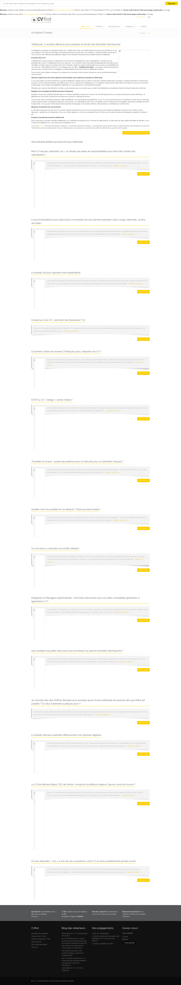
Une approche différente (39, 933)
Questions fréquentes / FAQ (40, 939)
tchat (126, 936)
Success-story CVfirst (38, 936)
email (126, 939)
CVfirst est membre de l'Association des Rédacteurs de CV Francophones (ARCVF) (105, 938)
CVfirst (143, 27)
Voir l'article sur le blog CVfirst (136, 132)
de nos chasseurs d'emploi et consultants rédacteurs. (134, 914)
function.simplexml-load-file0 (64, 10)
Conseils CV (130, 27)
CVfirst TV (34, 947)
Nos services (114, 27)
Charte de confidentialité (100, 933)
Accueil (86, 27)
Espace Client (141, 17)
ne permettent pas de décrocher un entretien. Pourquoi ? (43, 914)
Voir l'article (143, 174)
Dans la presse (36, 942)
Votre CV (99, 27)
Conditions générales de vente (102, 943)
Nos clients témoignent (39, 944)
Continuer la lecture (121, 166)
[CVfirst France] (149, 17)
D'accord (171, 3)
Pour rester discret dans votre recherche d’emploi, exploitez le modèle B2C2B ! (73, 953)
